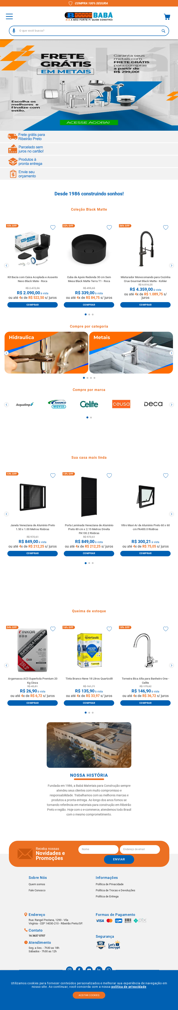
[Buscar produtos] (163, 31)
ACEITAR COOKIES (89, 995)
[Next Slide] (171, 265)
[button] (14, 31)
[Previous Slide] (6, 265)
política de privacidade (128, 986)
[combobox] (89, 31)
